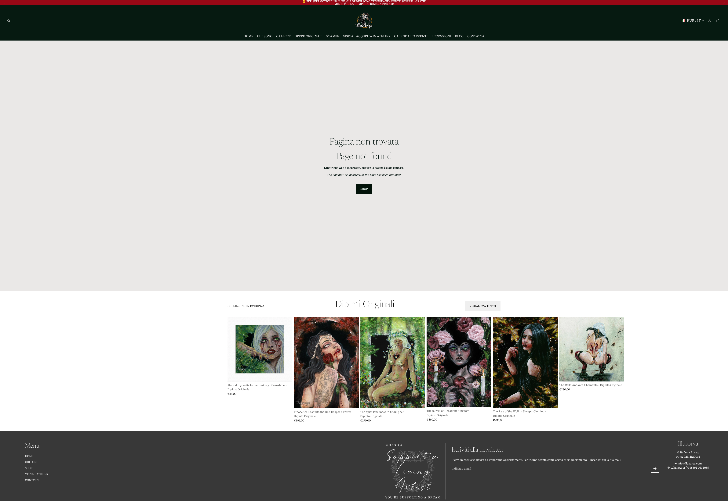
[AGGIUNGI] (286, 375)
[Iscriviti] (655, 469)
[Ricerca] (9, 20)
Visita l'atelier (36, 474)
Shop (364, 188)
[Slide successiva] (496, 369)
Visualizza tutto (483, 306)
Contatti (32, 480)
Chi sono (31, 461)
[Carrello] (718, 20)
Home (29, 455)
